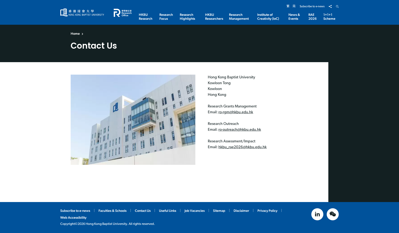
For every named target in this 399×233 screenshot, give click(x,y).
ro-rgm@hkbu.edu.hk (235, 112)
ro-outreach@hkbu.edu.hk (239, 130)
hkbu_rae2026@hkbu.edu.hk (242, 147)
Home (75, 34)
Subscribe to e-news (312, 6)
